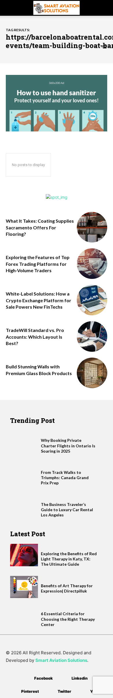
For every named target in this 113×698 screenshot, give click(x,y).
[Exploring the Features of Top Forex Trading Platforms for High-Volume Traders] (92, 263)
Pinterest (30, 691)
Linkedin (80, 678)
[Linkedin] (63, 678)
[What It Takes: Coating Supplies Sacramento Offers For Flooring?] (92, 227)
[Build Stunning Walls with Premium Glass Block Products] (92, 373)
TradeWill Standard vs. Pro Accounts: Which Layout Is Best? (35, 336)
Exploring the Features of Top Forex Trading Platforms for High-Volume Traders (38, 263)
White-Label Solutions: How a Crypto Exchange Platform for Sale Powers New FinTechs (38, 300)
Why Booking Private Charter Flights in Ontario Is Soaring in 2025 (68, 445)
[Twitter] (49, 691)
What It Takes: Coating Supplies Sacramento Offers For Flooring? (40, 227)
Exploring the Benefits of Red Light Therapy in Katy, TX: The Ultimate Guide (69, 559)
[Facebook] (26, 678)
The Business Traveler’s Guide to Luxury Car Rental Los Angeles (67, 509)
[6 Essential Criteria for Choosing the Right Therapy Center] (24, 615)
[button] (10, 8)
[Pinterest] (13, 691)
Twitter (64, 691)
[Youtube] (81, 691)
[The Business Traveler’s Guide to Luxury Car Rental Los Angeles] (24, 506)
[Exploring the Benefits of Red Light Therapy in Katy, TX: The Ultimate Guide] (24, 555)
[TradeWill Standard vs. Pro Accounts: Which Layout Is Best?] (92, 336)
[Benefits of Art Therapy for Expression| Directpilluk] (24, 587)
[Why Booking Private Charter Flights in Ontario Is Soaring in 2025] (24, 441)
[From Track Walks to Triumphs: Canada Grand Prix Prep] (24, 474)
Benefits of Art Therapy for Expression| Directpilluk (67, 588)
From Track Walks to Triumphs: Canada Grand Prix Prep (65, 477)
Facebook (43, 678)
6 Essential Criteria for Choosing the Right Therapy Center (68, 619)
